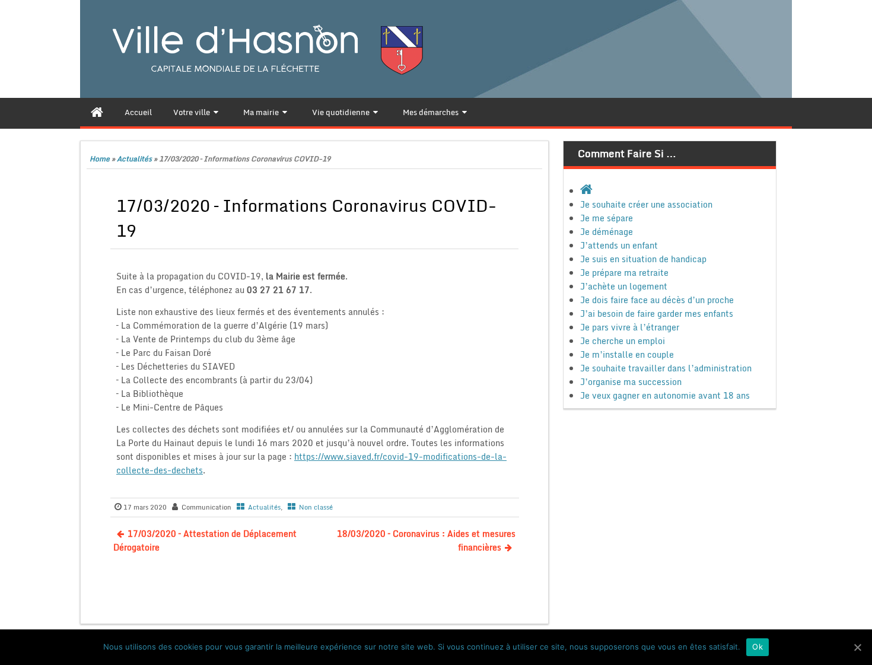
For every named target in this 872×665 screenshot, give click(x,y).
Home (100, 158)
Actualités (134, 158)
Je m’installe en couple (627, 354)
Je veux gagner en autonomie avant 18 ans (665, 395)
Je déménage (606, 231)
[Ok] (857, 647)
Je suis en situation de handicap (643, 259)
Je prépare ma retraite (624, 272)
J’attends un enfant (619, 245)
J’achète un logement (623, 286)
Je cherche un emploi (622, 341)
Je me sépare (606, 218)
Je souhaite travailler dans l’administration (666, 368)
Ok (757, 646)
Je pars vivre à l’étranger (629, 327)
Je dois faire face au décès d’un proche (657, 300)
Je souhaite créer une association (646, 204)
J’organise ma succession (631, 382)
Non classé (316, 507)
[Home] (97, 112)
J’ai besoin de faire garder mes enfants (656, 313)
